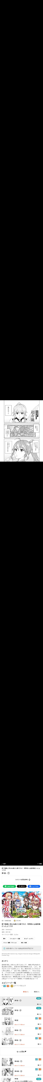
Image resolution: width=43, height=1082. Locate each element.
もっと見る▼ (21, 1051)
